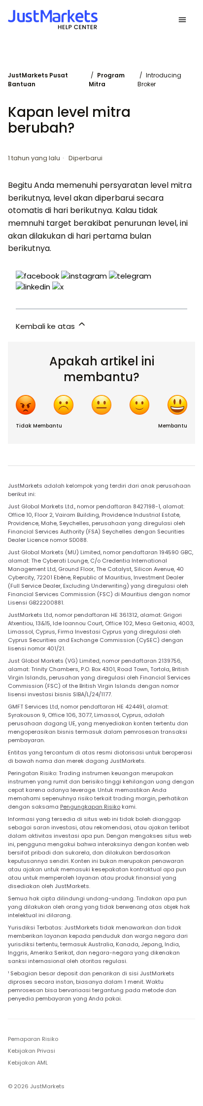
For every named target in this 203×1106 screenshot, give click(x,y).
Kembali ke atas (46, 326)
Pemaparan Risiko (33, 1039)
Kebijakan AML (28, 1063)
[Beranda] (53, 20)
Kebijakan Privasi (31, 1051)
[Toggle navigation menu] (182, 20)
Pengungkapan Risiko (90, 807)
